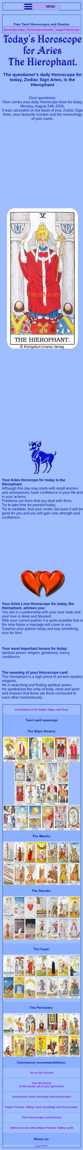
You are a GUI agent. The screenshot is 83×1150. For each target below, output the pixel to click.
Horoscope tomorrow (40, 29)
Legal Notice (42, 1145)
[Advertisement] (41, 166)
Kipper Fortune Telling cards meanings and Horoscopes (41, 1107)
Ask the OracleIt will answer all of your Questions (41, 1085)
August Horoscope (67, 29)
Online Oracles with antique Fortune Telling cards (42, 1127)
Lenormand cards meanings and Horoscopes (41, 1096)
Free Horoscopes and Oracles (41, 1117)
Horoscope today (14, 29)
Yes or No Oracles (41, 1072)
